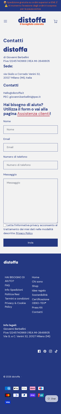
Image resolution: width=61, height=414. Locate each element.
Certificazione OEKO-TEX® (40, 301)
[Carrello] (56, 21)
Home (35, 277)
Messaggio (10, 174)
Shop (35, 286)
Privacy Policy (24, 233)
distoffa (16, 376)
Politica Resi (12, 294)
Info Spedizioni (14, 290)
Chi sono (37, 281)
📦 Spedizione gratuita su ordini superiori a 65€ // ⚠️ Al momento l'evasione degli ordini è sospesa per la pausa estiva (30, 6)
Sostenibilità (39, 295)
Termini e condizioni (17, 298)
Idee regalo (39, 290)
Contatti (37, 312)
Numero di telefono (15, 157)
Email (6, 139)
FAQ (7, 285)
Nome (7, 121)
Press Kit (37, 307)
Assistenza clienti (33, 113)
